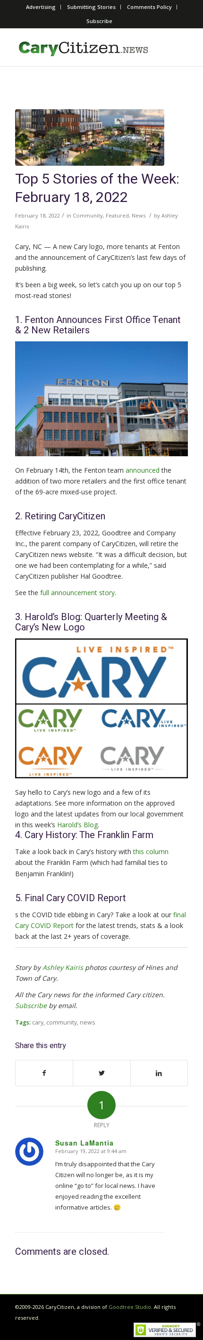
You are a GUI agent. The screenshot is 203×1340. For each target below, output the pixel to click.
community (61, 1022)
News (138, 215)
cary (37, 1022)
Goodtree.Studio (130, 1306)
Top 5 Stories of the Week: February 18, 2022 (97, 188)
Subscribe (99, 20)
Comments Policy (149, 6)
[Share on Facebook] (44, 1073)
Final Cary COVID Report (75, 898)
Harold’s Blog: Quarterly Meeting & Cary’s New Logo (91, 622)
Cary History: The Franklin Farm (89, 835)
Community (88, 215)
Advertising (41, 6)
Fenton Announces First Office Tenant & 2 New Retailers (98, 325)
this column (151, 851)
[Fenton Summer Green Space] (89, 137)
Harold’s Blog (77, 824)
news (87, 1022)
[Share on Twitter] (101, 1073)
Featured (117, 215)
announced (143, 470)
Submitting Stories (91, 6)
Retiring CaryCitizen (65, 516)
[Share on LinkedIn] (159, 1073)
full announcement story (77, 592)
